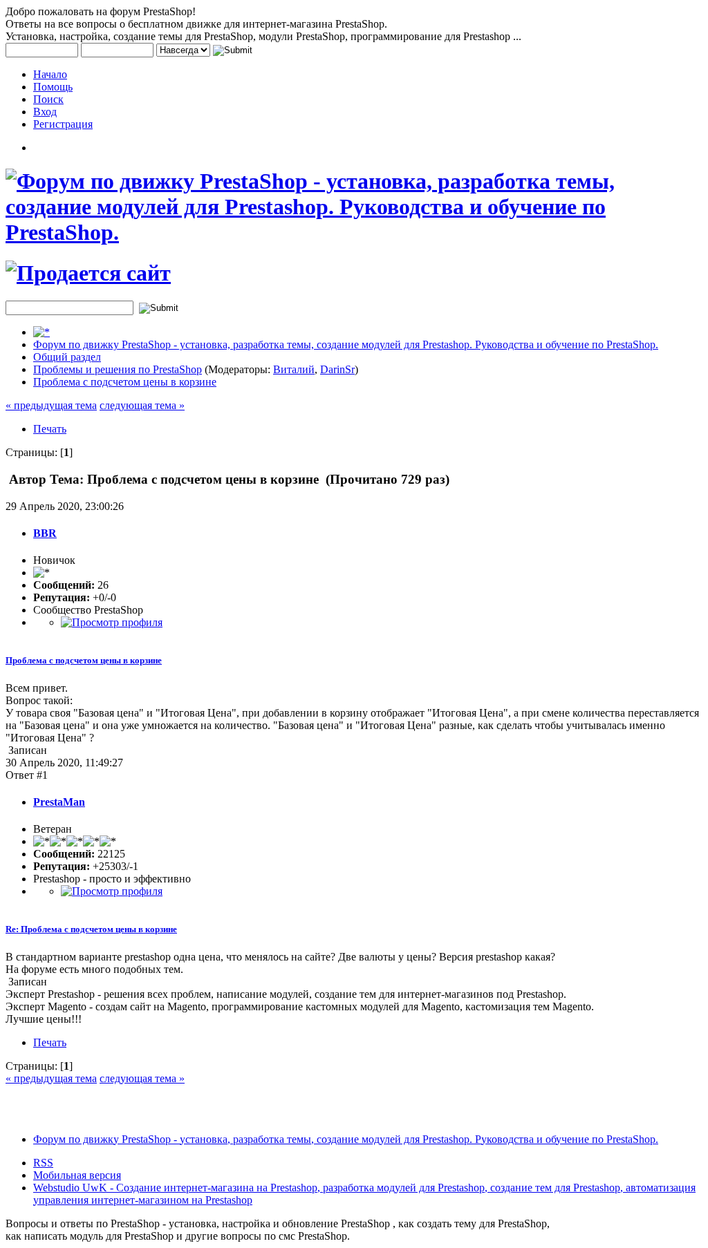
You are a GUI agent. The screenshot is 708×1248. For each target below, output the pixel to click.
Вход (45, 111)
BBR (45, 533)
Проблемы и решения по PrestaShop (117, 369)
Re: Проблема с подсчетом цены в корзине (91, 929)
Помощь (53, 87)
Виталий (294, 369)
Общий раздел (67, 357)
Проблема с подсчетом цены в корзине (124, 382)
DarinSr (337, 369)
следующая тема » (142, 405)
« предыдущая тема (51, 405)
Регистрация (63, 124)
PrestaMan (59, 802)
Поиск (48, 99)
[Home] (41, 332)
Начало (50, 74)
